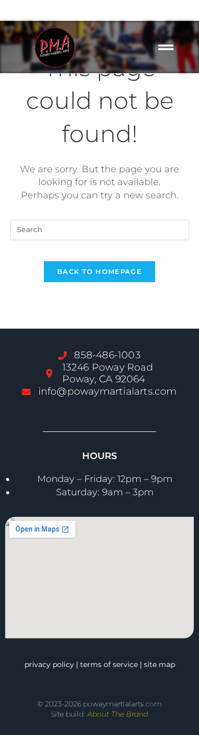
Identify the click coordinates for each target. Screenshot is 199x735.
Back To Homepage (99, 271)
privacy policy (49, 664)
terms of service (109, 664)
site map (159, 664)
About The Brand (117, 714)
